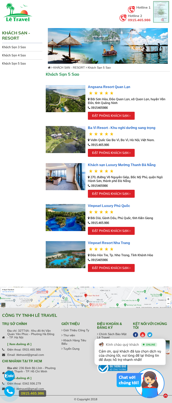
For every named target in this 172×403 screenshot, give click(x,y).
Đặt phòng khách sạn (110, 116)
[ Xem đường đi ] (19, 344)
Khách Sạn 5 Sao (14, 63)
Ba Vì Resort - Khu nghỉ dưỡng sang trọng (121, 128)
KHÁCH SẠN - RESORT (69, 67)
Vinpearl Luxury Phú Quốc (109, 206)
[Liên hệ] (9, 393)
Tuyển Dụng (71, 348)
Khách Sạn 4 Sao (14, 55)
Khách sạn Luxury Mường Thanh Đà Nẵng (122, 165)
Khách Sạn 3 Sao (14, 47)
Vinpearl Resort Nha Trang (109, 243)
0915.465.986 (139, 20)
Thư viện (69, 335)
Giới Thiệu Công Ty (76, 330)
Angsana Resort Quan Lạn (109, 87)
